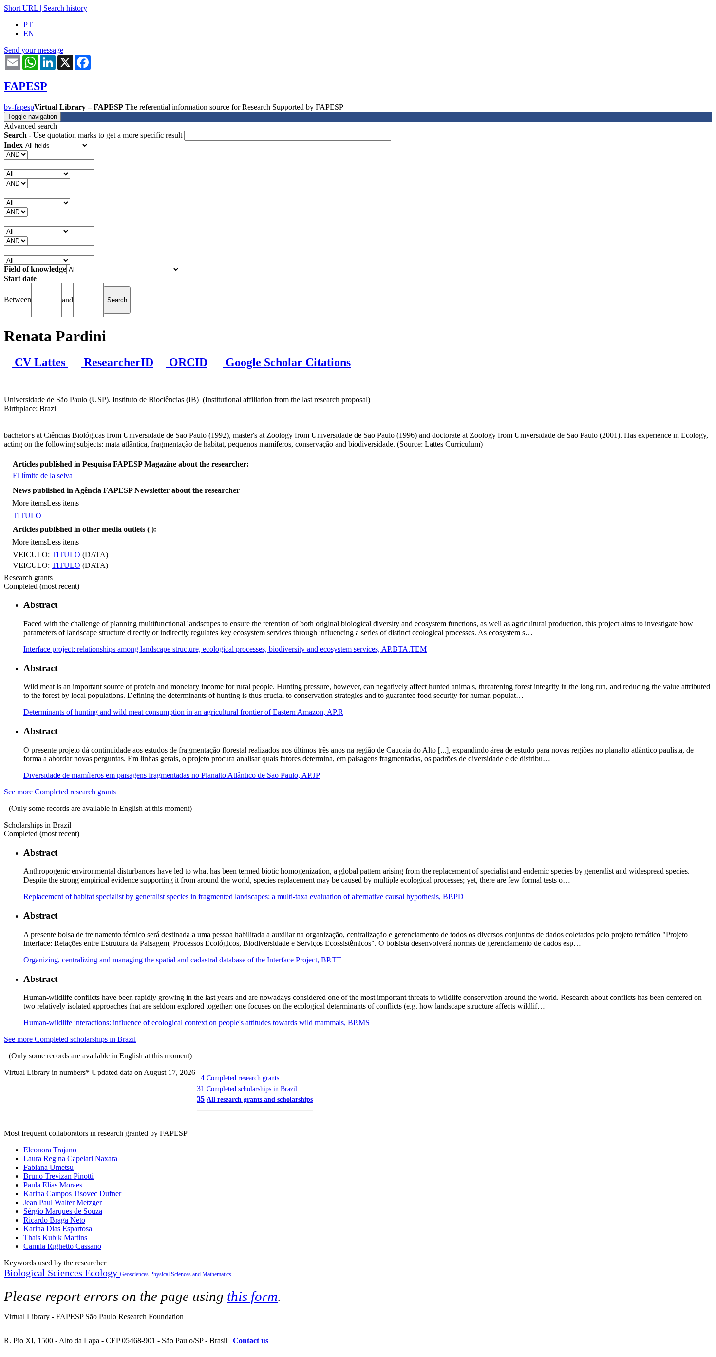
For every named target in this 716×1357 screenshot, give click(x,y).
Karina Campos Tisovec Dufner (72, 1193)
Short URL (21, 8)
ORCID (186, 362)
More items (29, 503)
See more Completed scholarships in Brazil (70, 1039)
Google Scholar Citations (287, 362)
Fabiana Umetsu (48, 1167)
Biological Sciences (44, 1272)
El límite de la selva (43, 475)
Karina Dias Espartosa (57, 1229)
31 (201, 1088)
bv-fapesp (19, 107)
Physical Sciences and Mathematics (190, 1274)
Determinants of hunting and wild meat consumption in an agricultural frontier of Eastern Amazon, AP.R (183, 712)
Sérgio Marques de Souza (62, 1211)
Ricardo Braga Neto (54, 1220)
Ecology (102, 1272)
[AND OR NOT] (16, 154)
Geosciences (135, 1274)
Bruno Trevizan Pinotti (58, 1176)
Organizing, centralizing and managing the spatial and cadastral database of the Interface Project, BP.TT (182, 960)
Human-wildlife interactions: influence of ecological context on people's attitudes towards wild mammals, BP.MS (196, 1022)
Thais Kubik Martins (55, 1237)
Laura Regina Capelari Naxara (70, 1158)
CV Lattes (40, 362)
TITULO (27, 515)
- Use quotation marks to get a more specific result (94, 135)
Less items (63, 503)
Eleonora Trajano (49, 1150)
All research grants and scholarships (260, 1099)
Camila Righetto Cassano (62, 1246)
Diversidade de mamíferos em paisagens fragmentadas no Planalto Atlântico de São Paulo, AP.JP (171, 775)
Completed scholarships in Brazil (252, 1089)
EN (28, 33)
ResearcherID (117, 362)
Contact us (250, 1341)
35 (201, 1099)
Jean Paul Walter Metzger (62, 1202)
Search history (65, 8)
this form (252, 1296)
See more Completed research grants (60, 792)
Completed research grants (243, 1078)
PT (28, 24)
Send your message (33, 50)
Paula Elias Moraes (52, 1185)
